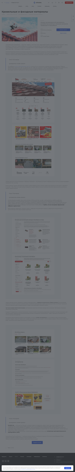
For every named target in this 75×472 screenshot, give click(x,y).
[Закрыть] (72, 466)
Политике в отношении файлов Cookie (28, 469)
